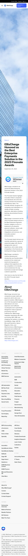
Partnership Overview (4, 506)
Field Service (18, 396)
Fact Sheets (17, 431)
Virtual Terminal (5, 368)
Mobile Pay (4, 371)
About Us (4, 485)
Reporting (4, 416)
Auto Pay (4, 396)
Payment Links (5, 393)
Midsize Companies (19, 359)
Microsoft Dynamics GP (7, 472)
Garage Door (18, 413)
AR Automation (5, 385)
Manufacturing (18, 407)
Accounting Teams (19, 456)
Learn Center (18, 442)
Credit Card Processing (4, 361)
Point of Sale (5, 434)
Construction (18, 382)
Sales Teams (17, 462)
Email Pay (4, 391)
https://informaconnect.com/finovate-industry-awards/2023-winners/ (15, 282)
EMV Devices (5, 376)
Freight (16, 402)
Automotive (17, 377)
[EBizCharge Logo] (8, 5)
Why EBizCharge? (6, 488)
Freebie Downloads (19, 436)
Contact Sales (5, 493)
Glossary (16, 434)
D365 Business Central (5, 465)
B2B (15, 380)
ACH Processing (6, 365)
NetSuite (3, 454)
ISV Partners (4, 515)
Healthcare (17, 393)
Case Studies (18, 428)
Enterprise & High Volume (19, 363)
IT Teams (16, 459)
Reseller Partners (6, 512)
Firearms (16, 399)
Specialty (4, 436)
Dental (16, 385)
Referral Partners (6, 509)
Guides (16, 447)
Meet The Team (5, 518)
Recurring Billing (6, 399)
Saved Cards (5, 402)
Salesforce (4, 462)
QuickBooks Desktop (7, 451)
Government (18, 405)
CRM (2, 431)
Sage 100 (4, 456)
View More (4, 476)
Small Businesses (19, 356)
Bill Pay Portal (5, 388)
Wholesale (17, 410)
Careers (3, 491)
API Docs (16, 425)
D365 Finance (5, 469)
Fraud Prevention (6, 411)
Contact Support (6, 496)
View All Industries (19, 416)
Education (17, 391)
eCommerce (4, 373)
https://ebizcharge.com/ (11, 340)
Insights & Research (19, 439)
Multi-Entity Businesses (17, 367)
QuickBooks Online (6, 448)
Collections (17, 445)
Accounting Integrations (4, 357)
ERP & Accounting (6, 425)
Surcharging (4, 414)
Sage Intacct (4, 459)
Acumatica (4, 445)
